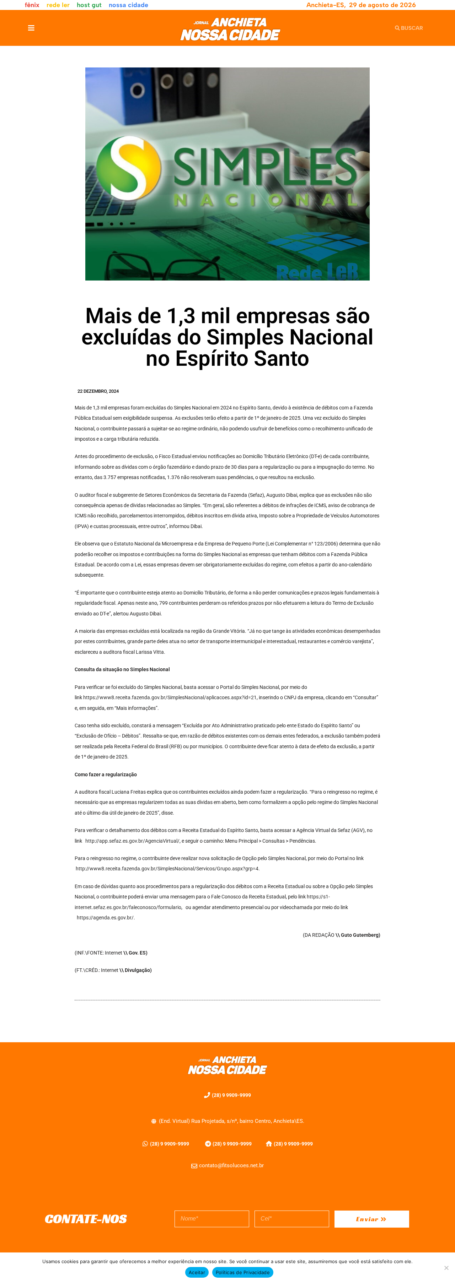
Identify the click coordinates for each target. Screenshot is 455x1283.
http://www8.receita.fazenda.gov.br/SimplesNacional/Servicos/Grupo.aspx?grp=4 (167, 868)
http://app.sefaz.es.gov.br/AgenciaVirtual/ (132, 841)
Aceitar (197, 1272)
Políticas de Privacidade (243, 1272)
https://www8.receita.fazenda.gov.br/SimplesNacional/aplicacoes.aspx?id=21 (170, 697)
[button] (31, 28)
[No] (446, 1267)
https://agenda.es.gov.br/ (105, 917)
